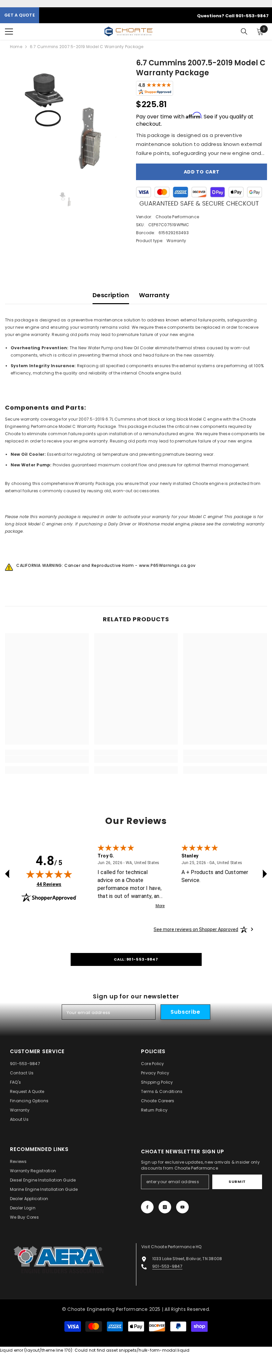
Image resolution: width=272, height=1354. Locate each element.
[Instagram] (165, 1207)
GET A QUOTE (19, 15)
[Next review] (264, 873)
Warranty (154, 295)
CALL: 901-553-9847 (136, 959)
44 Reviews (48, 884)
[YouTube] (182, 1207)
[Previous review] (7, 873)
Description (111, 295)
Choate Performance (177, 217)
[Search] (244, 31)
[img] (49, 874)
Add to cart (202, 172)
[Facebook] (147, 1207)
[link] (47, 759)
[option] (65, 118)
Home (16, 46)
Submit (237, 1181)
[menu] (9, 31)
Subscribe (185, 1012)
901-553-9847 (167, 1266)
